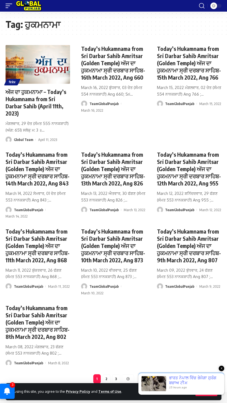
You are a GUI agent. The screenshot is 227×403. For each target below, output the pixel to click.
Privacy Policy (78, 391)
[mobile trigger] (10, 6)
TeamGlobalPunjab (104, 103)
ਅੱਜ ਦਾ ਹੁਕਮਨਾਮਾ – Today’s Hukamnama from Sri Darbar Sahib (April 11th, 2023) (36, 102)
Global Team (23, 139)
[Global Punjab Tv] (28, 6)
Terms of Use (109, 391)
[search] (202, 6)
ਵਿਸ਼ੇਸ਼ (12, 82)
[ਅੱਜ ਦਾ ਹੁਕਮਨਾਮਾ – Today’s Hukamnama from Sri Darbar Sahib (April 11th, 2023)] (38, 64)
